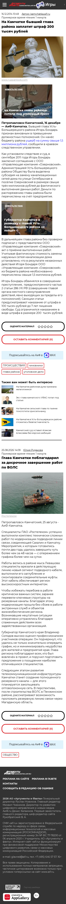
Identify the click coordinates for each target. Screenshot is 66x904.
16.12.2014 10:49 (10, 13)
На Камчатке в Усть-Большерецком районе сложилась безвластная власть (39, 420)
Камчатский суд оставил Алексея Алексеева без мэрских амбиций (33, 431)
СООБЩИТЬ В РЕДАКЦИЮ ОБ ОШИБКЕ (28, 788)
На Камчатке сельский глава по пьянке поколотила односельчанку (36, 409)
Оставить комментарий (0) (33, 339)
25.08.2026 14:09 (11, 450)
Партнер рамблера (32, 887)
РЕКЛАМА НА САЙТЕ (16, 778)
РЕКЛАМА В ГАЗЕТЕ (44, 778)
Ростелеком (9, 516)
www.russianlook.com (15, 79)
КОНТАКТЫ (10, 783)
